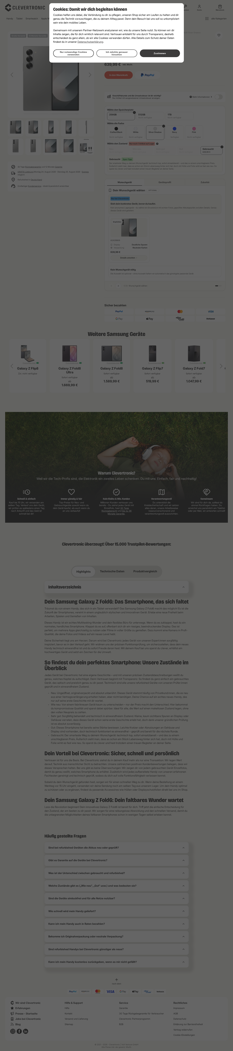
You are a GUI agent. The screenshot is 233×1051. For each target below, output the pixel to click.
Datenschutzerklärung (90, 41)
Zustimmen (160, 53)
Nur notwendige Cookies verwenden (73, 53)
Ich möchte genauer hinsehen (117, 53)
